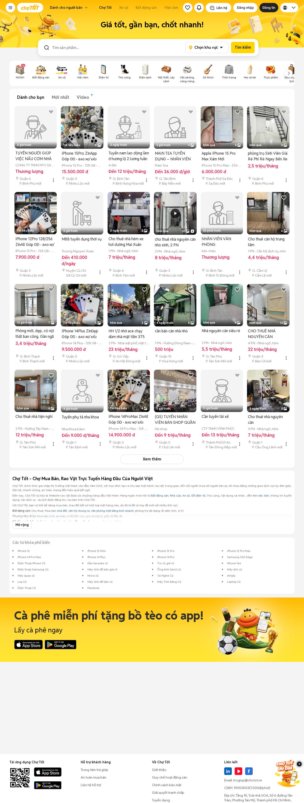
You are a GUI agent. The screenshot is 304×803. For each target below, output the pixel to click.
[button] (10, 7)
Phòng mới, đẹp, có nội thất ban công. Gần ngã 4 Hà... (34, 333)
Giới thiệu (159, 770)
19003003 (241, 788)
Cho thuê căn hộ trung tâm (266, 242)
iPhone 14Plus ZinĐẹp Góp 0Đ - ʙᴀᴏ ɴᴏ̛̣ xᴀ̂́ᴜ (80, 334)
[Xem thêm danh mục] (289, 73)
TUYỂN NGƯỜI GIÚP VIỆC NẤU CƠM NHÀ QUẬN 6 (33, 156)
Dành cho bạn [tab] (30, 97)
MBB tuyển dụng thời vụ (82, 239)
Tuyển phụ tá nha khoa (80, 417)
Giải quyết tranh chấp (168, 792)
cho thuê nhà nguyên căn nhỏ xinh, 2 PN (175, 242)
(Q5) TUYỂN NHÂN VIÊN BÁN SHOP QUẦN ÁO (175, 419)
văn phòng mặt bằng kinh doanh (112, 510)
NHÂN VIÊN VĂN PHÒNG (216, 241)
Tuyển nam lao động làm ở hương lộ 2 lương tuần (129, 156)
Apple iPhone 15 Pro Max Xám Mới (219, 156)
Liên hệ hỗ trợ (91, 785)
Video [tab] (83, 97)
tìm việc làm (261, 495)
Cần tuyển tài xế (215, 416)
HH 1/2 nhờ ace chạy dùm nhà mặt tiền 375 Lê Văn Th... (127, 334)
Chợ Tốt (105, 7)
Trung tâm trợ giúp (94, 770)
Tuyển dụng (161, 800)
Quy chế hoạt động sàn (169, 777)
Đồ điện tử (198, 495)
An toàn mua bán (93, 777)
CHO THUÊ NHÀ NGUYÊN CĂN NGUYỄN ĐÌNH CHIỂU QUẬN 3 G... (267, 334)
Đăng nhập (245, 7)
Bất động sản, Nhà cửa (166, 495)
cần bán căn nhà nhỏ (171, 331)
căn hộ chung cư (79, 510)
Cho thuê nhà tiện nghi (33, 416)
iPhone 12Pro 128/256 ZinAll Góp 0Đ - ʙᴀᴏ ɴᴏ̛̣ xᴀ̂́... (34, 242)
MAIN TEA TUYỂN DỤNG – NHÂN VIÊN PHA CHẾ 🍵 (173, 156)
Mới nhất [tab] (60, 97)
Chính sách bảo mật (166, 785)
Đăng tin (268, 7)
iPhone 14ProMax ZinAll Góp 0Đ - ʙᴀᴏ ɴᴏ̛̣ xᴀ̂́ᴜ (128, 419)
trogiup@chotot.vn (247, 780)
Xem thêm (152, 459)
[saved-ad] (187, 7)
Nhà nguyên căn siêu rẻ (221, 330)
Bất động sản (146, 7)
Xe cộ (123, 7)
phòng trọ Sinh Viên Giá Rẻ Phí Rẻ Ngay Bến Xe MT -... (267, 156)
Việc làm (171, 7)
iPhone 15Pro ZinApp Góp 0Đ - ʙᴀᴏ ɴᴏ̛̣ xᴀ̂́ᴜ (79, 156)
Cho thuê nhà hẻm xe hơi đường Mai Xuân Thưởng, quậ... (126, 242)
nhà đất (62, 510)
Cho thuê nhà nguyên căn (265, 419)
